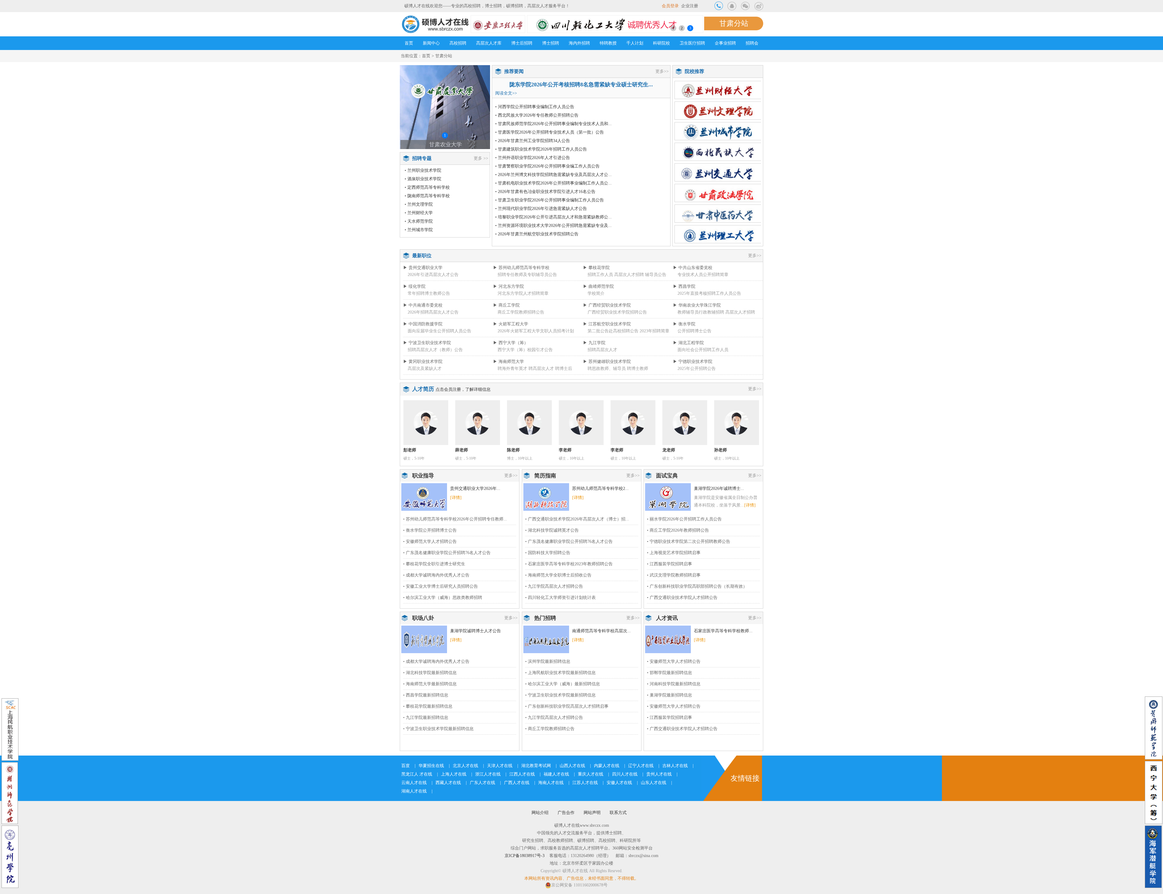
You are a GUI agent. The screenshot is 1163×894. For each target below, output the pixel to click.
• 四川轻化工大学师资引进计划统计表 (560, 597)
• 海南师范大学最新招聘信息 (430, 684)
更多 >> (481, 158)
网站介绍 (540, 812)
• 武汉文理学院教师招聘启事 (674, 575)
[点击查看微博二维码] (758, 5)
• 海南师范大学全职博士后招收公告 (558, 575)
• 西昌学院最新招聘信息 (425, 695)
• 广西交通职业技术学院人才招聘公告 (682, 597)
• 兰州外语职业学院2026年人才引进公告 (532, 157)
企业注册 (689, 6)
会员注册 (452, 389)
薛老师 (461, 450)
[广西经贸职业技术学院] (668, 639)
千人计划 (634, 43)
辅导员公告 (655, 274)
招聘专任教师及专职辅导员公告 (527, 274)
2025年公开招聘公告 (697, 368)
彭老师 (409, 450)
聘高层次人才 (541, 368)
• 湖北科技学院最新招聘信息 (430, 672)
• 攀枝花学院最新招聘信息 (427, 706)
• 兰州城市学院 (419, 230)
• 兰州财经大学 (419, 213)
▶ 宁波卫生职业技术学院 (427, 343)
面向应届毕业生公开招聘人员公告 (439, 331)
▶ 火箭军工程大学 (510, 324)
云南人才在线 (414, 782)
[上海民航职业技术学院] (546, 639)
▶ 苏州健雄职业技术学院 (607, 361)
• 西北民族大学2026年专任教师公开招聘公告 (536, 115)
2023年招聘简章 (654, 331)
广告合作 (566, 812)
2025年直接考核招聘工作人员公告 (709, 293)
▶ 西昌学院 (684, 286)
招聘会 (752, 43)
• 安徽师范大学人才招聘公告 (430, 541)
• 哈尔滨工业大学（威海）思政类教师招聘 (442, 597)
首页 (409, 43)
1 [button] (673, 28)
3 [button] (690, 28)
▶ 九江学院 (594, 343)
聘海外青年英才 (512, 368)
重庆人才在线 (590, 774)
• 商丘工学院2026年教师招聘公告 (678, 530)
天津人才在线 (499, 765)
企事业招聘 (725, 43)
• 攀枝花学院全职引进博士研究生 (434, 564)
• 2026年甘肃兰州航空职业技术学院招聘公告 (536, 234)
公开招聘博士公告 (694, 331)
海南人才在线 (551, 782)
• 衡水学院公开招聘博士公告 (430, 530)
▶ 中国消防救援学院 (422, 324)
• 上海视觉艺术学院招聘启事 (674, 552)
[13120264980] (718, 5)
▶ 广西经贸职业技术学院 (607, 305)
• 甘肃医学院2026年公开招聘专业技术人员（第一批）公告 (549, 132)
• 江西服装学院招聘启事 (669, 564)
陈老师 (513, 450)
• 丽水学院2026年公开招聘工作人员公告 (684, 519)
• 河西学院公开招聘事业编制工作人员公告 (534, 107)
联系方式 (618, 812)
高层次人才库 (489, 43)
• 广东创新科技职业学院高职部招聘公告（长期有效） (697, 586)
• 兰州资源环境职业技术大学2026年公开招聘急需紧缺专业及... (553, 225)
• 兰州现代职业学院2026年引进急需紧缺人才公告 (541, 208)
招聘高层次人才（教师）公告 (435, 349)
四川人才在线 (625, 774)
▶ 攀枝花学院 (596, 267)
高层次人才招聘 (629, 274)
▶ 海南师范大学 (508, 361)
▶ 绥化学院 (414, 286)
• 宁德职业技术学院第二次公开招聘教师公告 (688, 541)
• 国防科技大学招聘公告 (547, 552)
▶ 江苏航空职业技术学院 (607, 324)
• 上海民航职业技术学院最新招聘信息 (560, 672)
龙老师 (668, 450)
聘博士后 (563, 368)
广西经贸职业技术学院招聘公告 (617, 312)
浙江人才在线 (488, 774)
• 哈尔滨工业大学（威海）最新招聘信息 (562, 684)
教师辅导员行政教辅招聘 (701, 312)
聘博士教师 (637, 368)
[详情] (456, 497)
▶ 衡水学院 (684, 324)
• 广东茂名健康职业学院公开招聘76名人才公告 (447, 552)
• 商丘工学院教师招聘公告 (550, 728)
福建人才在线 (556, 774)
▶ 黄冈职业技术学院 (422, 361)
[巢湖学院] (668, 496)
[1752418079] (732, 5)
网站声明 (592, 812)
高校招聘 (457, 43)
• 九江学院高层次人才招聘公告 (554, 586)
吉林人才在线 (675, 765)
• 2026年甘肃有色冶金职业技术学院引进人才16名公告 (545, 191)
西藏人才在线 (448, 782)
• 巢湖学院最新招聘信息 (669, 695)
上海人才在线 (453, 774)
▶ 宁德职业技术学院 (692, 361)
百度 (405, 765)
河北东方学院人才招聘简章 (523, 293)
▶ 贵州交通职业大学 (422, 267)
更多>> (662, 71)
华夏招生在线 (431, 765)
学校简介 (596, 293)
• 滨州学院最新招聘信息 (547, 661)
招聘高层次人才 (602, 349)
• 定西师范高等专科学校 (427, 187)
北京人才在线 (465, 765)
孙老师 (720, 450)
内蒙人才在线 (606, 765)
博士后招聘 (521, 43)
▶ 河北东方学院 (508, 286)
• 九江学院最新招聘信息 (425, 717)
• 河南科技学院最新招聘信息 (674, 684)
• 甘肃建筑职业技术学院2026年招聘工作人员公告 (541, 149)
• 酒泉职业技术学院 (423, 179)
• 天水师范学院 (419, 221)
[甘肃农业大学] (445, 107)
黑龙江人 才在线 (416, 774)
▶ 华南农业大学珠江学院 (697, 305)
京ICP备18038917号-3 (525, 855)
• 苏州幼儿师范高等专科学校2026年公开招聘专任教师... (455, 519)
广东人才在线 (482, 782)
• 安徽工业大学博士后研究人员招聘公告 (440, 586)
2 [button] (682, 28)
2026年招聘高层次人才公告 (433, 312)
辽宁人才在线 (641, 765)
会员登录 (670, 6)
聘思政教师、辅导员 (607, 368)
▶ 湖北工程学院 (688, 343)
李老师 (565, 450)
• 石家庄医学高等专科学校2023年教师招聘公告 (569, 564)
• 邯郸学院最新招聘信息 (669, 672)
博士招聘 (550, 43)
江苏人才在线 (585, 782)
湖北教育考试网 (536, 765)
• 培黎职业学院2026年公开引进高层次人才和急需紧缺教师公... (553, 217)
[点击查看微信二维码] (745, 5)
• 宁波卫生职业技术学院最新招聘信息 (438, 728)
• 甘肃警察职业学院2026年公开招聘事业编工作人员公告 (547, 166)
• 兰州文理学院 (419, 204)
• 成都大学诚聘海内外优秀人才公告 (436, 575)
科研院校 (661, 43)
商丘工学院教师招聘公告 (521, 312)
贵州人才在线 (659, 774)
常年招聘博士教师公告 (429, 293)
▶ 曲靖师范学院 (598, 286)
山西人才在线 (572, 765)
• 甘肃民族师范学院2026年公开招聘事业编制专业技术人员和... (553, 123)
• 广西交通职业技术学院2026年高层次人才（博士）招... (577, 519)
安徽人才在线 (619, 782)
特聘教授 (608, 43)
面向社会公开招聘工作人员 (703, 349)
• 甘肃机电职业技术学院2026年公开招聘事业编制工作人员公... (553, 183)
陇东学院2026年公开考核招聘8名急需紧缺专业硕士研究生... (581, 84)
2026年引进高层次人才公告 (433, 274)
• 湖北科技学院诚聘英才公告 (552, 530)
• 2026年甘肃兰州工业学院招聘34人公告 (532, 140)
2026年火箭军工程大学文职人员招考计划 (536, 331)
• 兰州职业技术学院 (423, 170)
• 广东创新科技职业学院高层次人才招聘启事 (566, 706)
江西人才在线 (522, 774)
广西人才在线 (516, 782)
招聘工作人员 (600, 274)
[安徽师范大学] (424, 496)
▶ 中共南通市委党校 (422, 305)
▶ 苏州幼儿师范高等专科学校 (521, 267)
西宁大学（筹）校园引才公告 (525, 349)
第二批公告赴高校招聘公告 (613, 331)
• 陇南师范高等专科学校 (427, 196)
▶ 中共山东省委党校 (692, 267)
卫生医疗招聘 (692, 43)
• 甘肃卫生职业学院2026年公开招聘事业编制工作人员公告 (549, 200)
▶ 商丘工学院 (506, 305)
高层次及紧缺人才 (425, 368)
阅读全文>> (506, 93)
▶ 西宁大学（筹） (510, 343)
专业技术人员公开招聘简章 (703, 274)
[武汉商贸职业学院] (424, 639)
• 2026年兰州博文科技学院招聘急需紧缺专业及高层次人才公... (553, 174)
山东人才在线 (653, 782)
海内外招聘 (579, 43)
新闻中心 (431, 43)
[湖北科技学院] (546, 496)
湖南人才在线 (414, 791)
